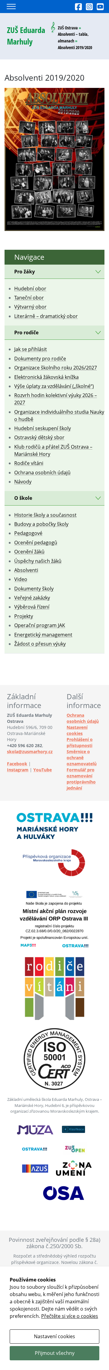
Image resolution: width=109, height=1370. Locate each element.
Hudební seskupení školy (42, 428)
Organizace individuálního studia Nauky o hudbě (59, 416)
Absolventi (26, 570)
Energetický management (43, 634)
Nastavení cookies (77, 730)
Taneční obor (29, 297)
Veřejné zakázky (32, 597)
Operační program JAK (39, 625)
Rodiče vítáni (28, 463)
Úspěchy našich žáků (37, 561)
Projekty (23, 616)
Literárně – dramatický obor (46, 316)
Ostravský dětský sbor (39, 437)
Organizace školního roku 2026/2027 (55, 367)
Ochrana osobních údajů (42, 472)
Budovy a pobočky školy (41, 524)
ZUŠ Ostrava (68, 28)
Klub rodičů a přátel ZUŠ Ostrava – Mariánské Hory (53, 450)
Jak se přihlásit (30, 349)
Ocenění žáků (29, 551)
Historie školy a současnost (45, 515)
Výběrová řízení (31, 606)
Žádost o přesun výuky (40, 643)
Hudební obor (30, 288)
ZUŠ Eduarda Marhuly (26, 36)
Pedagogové (28, 533)
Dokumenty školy (34, 588)
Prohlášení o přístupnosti (80, 742)
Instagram (17, 770)
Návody (22, 481)
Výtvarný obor (30, 306)
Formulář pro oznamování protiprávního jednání (81, 779)
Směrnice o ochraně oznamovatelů (82, 758)
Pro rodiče (26, 332)
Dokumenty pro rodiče (40, 358)
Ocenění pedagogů (35, 542)
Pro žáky (24, 271)
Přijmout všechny (54, 1353)
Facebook (17, 764)
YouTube (42, 770)
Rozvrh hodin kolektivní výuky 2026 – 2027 (55, 399)
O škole (23, 498)
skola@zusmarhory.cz (30, 751)
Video (20, 579)
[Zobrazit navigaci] (11, 6)
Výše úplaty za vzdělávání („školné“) (54, 386)
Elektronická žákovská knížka (46, 377)
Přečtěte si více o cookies (69, 1316)
